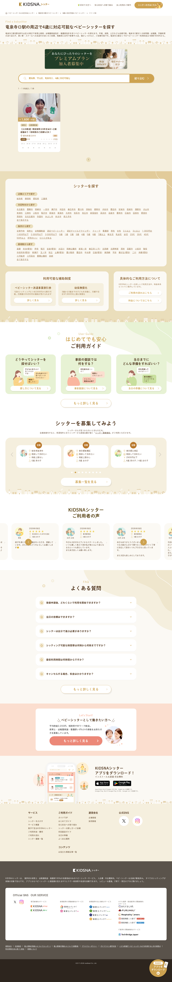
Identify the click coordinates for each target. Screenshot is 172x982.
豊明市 (120, 213)
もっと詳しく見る (86, 689)
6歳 (94, 234)
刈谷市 (105, 209)
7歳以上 (101, 234)
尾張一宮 (83, 249)
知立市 (85, 213)
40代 (146, 234)
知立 (51, 252)
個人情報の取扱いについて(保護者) (66, 946)
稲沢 (43, 249)
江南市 (28, 213)
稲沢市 (44, 213)
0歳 (60, 234)
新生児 (110, 234)
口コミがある (45, 238)
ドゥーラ (96, 231)
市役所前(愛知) (23, 252)
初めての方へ (85, 5)
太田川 (61, 249)
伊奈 (36, 249)
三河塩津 (21, 256)
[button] (72, 472)
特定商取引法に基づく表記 (14, 949)
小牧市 (36, 213)
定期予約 (21, 231)
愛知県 (36, 199)
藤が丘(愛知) (124, 252)
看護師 (106, 231)
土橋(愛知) (59, 252)
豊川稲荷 (70, 252)
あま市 (58, 216)
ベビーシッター (81, 33)
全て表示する (23, 220)
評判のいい (33, 238)
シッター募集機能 (102, 433)
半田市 (62, 209)
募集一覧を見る (86, 481)
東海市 (60, 213)
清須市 (20, 216)
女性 (119, 231)
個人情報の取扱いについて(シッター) (37, 946)
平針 (114, 252)
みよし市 (49, 216)
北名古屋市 (30, 216)
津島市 (89, 209)
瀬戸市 (54, 209)
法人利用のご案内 (123, 5)
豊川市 (81, 209)
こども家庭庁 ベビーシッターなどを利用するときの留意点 (140, 946)
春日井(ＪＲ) (94, 249)
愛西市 (144, 213)
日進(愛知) (97, 252)
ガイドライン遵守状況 (108, 946)
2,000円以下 (37, 234)
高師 (51, 256)
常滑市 (20, 213)
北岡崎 (105, 249)
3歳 (77, 234)
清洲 (123, 249)
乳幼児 (119, 234)
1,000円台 (147, 231)
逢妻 (19, 249)
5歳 (88, 234)
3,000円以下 (51, 234)
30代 (139, 234)
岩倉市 (111, 213)
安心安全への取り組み (104, 5)
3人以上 (136, 231)
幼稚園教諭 (40, 231)
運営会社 (8, 946)
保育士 (30, 231)
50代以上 (21, 238)
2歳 (72, 234)
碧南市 (97, 209)
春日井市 (72, 209)
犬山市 (146, 209)
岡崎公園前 (72, 249)
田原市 (136, 213)
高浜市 (103, 213)
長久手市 (67, 216)
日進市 (128, 213)
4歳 (83, 234)
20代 (132, 234)
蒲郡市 (138, 209)
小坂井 (138, 249)
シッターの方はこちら (147, 5)
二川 (134, 252)
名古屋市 (21, 209)
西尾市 (130, 209)
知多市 (77, 213)
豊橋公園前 (42, 256)
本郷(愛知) (143, 252)
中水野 (88, 252)
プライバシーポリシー (89, 946)
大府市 (69, 213)
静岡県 (28, 199)
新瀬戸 (35, 252)
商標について (32, 949)
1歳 (66, 234)
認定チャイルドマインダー (78, 231)
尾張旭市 (94, 213)
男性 (113, 231)
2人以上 (126, 231)
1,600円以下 (23, 234)
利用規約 (18, 946)
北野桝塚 (114, 249)
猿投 (145, 249)
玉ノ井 (43, 252)
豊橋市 (30, 209)
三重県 (44, 199)
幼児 (126, 234)
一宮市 (46, 209)
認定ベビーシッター (56, 231)
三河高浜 (31, 256)
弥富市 (40, 216)
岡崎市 (38, 209)
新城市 (52, 213)
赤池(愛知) (27, 249)
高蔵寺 (130, 249)
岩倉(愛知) (51, 249)
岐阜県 (20, 199)
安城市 (122, 209)
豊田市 (113, 209)
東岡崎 (107, 252)
